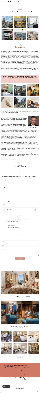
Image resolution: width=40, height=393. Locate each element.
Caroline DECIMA (23, 13)
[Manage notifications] (37, 391)
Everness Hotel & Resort (20, 326)
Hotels (20, 9)
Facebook (29, 176)
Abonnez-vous (6, 386)
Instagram (34, 176)
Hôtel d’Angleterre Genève (20, 296)
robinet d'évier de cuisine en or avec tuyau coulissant (17, 219)
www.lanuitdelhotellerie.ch (5, 159)
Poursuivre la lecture (20, 388)
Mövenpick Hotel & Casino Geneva (20, 356)
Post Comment (20, 258)
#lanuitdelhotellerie (13, 159)
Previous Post (7, 209)
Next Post (33, 209)
